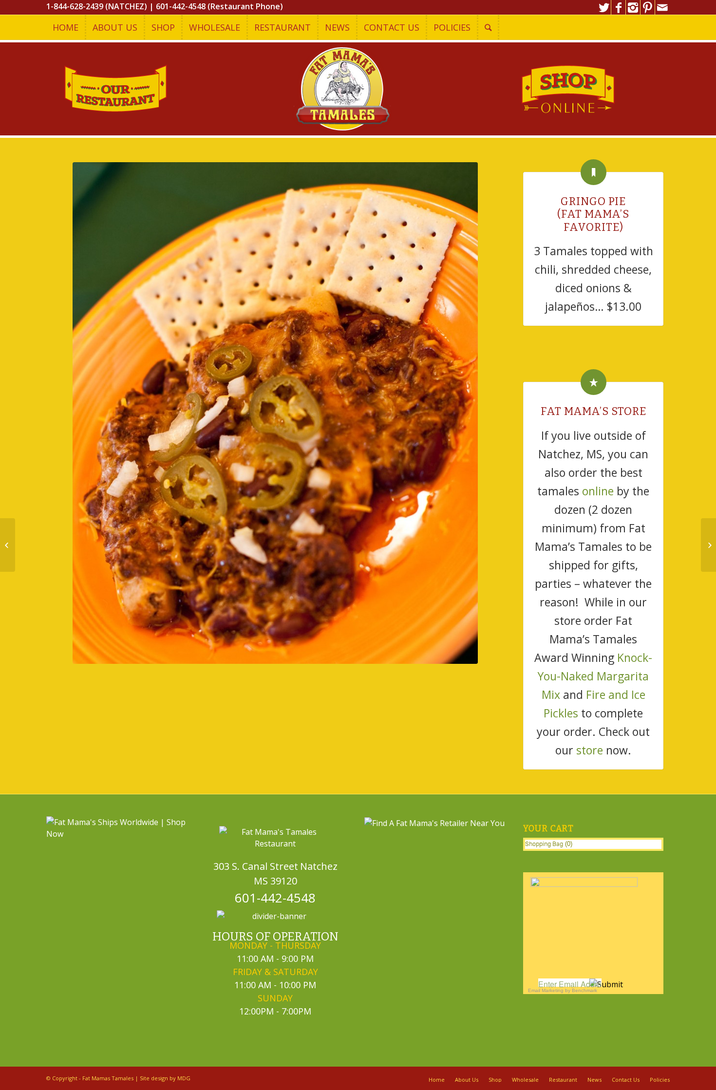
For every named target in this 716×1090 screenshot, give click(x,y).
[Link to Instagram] (633, 7)
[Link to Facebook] (618, 7)
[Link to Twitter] (604, 7)
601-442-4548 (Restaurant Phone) (219, 6)
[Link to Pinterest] (648, 7)
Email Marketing (546, 990)
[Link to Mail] (662, 7)
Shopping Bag (544, 843)
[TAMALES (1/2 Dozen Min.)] (708, 545)
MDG (183, 1078)
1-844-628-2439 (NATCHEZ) (96, 6)
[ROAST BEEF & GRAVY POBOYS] (7, 545)
